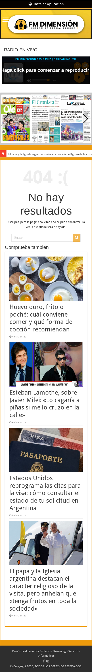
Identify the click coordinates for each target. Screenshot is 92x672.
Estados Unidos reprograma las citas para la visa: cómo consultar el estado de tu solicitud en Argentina (45, 493)
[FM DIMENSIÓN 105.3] (46, 24)
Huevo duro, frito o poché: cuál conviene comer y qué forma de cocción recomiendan (40, 318)
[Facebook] (43, 661)
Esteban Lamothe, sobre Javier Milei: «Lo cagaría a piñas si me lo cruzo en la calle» (44, 404)
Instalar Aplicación (48, 4)
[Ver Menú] (5, 20)
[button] (86, 119)
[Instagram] (48, 661)
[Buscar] (76, 238)
